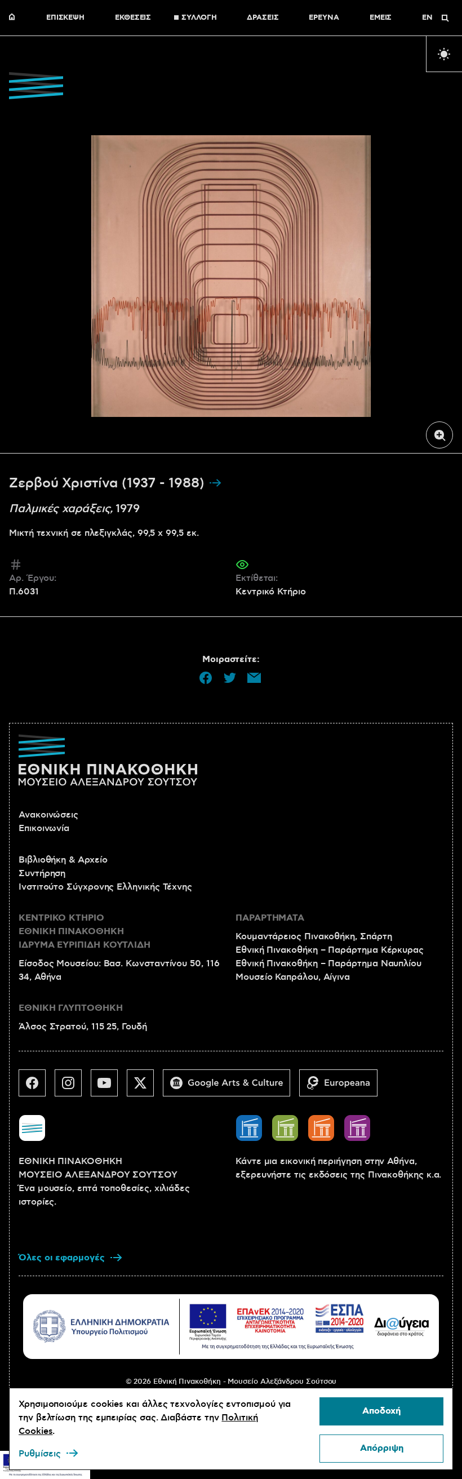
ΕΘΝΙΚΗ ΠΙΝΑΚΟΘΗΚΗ (14, 18)
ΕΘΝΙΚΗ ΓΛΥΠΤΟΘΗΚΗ (71, 1008)
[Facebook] (37, 1087)
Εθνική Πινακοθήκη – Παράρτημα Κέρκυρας (330, 950)
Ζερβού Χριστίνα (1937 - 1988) (108, 483)
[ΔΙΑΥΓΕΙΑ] (402, 1326)
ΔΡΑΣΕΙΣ (262, 18)
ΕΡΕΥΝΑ (324, 18)
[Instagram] (73, 1087)
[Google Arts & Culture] (231, 1087)
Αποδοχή (381, 1411)
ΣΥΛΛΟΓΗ (198, 18)
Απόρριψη (381, 1448)
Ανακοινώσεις (48, 814)
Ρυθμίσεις (40, 1453)
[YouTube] (109, 1087)
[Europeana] (343, 1087)
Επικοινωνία (44, 828)
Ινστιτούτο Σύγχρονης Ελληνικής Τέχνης (105, 886)
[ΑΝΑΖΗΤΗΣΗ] (445, 18)
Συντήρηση (42, 873)
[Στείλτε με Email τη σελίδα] (254, 678)
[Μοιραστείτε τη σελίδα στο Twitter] (230, 678)
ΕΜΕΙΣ (381, 18)
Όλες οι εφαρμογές (62, 1258)
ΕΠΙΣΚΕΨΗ (65, 18)
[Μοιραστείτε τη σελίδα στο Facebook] (206, 678)
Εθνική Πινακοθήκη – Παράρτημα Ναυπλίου (328, 963)
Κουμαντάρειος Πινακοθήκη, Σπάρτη (314, 936)
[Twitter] (145, 1087)
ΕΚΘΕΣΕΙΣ (133, 18)
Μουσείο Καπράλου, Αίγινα (293, 977)
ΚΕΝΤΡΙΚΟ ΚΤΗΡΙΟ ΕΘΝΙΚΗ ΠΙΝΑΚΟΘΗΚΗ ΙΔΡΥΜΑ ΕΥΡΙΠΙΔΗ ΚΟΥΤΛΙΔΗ (84, 931)
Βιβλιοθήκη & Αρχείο (63, 859)
